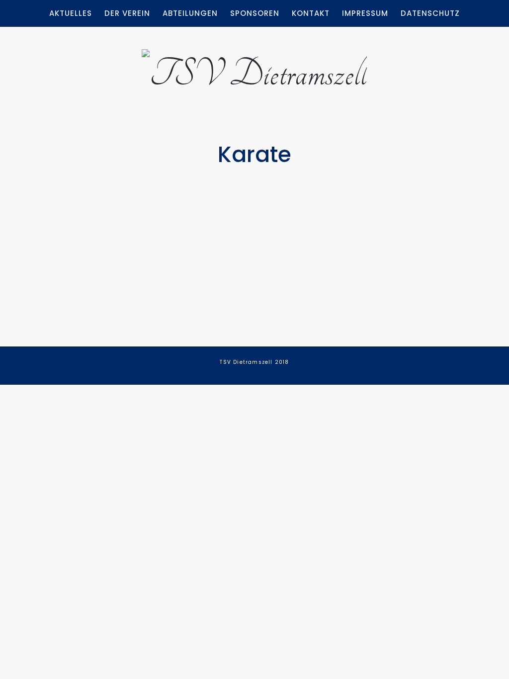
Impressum (365, 13)
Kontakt (311, 13)
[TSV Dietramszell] (254, 69)
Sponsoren (254, 13)
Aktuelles (70, 13)
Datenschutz (430, 13)
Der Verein (127, 13)
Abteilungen (190, 13)
